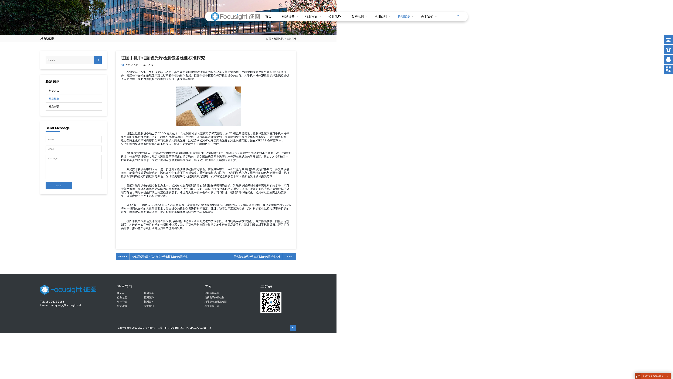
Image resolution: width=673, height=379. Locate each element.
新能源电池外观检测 (216, 301)
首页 (268, 16)
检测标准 (291, 38)
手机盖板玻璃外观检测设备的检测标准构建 (257, 256)
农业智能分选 (212, 305)
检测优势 (334, 16)
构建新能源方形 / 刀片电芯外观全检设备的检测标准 (159, 256)
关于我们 (427, 16)
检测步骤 (54, 106)
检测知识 (404, 16)
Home (120, 293)
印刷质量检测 (212, 293)
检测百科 (381, 16)
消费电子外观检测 (214, 297)
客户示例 (357, 16)
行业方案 (311, 16)
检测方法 (54, 90)
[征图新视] (68, 293)
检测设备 (288, 16)
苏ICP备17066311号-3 (198, 327)
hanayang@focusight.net (65, 305)
